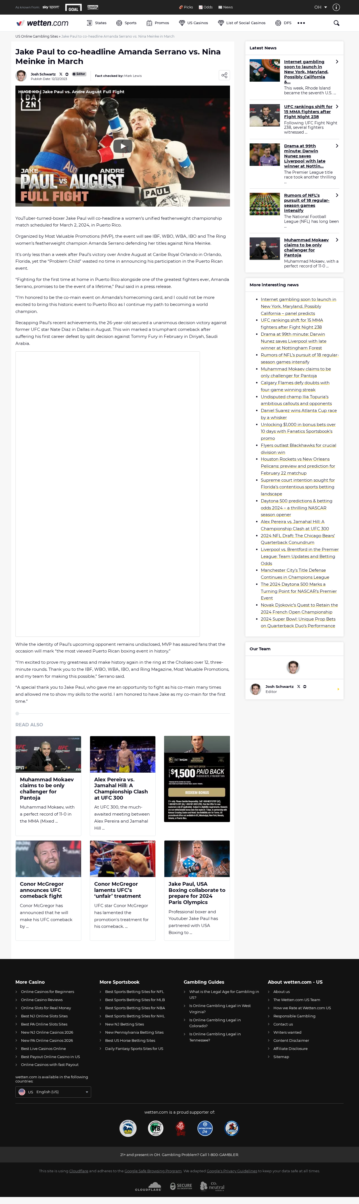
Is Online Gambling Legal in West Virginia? (220, 1008)
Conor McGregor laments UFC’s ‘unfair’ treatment (117, 890)
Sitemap (281, 1056)
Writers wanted (287, 1032)
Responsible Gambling (294, 1016)
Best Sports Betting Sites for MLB (135, 999)
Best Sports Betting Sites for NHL (135, 1016)
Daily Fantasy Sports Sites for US (134, 1048)
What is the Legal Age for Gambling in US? (224, 994)
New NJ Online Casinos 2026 (47, 1032)
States (101, 22)
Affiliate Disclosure (290, 1048)
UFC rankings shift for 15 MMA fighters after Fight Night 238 (308, 111)
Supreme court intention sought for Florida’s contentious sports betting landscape (298, 487)
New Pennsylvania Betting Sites (134, 1032)
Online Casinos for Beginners (47, 991)
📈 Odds (206, 7)
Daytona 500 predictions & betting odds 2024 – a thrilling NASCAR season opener (296, 508)
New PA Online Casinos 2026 (47, 1040)
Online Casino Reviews (42, 999)
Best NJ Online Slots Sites (44, 1016)
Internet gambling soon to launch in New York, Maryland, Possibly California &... (306, 71)
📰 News (225, 7)
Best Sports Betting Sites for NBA (135, 1008)
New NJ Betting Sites (124, 1024)
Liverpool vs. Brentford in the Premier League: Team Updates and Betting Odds (300, 556)
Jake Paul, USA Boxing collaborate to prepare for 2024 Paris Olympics (197, 893)
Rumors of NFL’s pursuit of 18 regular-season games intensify (307, 203)
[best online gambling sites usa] (48, 23)
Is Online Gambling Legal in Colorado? (215, 1023)
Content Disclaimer (291, 1040)
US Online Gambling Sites (36, 36)
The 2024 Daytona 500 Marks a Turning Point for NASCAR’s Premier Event (299, 591)
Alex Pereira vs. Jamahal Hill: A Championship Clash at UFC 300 (121, 789)
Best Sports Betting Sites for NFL (134, 991)
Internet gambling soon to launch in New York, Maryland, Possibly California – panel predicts (298, 306)
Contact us (283, 1024)
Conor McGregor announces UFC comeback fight (42, 890)
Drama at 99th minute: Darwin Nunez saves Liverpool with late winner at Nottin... (304, 156)
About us (281, 991)
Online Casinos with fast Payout (50, 1064)
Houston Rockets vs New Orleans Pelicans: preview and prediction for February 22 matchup (298, 466)
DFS (287, 22)
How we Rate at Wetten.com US (302, 1008)
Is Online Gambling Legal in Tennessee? (215, 1037)
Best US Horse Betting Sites (130, 1040)
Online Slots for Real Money (46, 1008)
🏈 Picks (186, 7)
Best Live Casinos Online (43, 1048)
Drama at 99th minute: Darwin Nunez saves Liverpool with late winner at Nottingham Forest (293, 341)
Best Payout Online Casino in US (50, 1056)
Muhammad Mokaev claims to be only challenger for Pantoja (47, 789)
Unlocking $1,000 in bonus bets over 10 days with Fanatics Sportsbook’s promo (298, 431)
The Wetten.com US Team (296, 999)
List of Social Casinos (246, 22)
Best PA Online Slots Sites (44, 1024)
